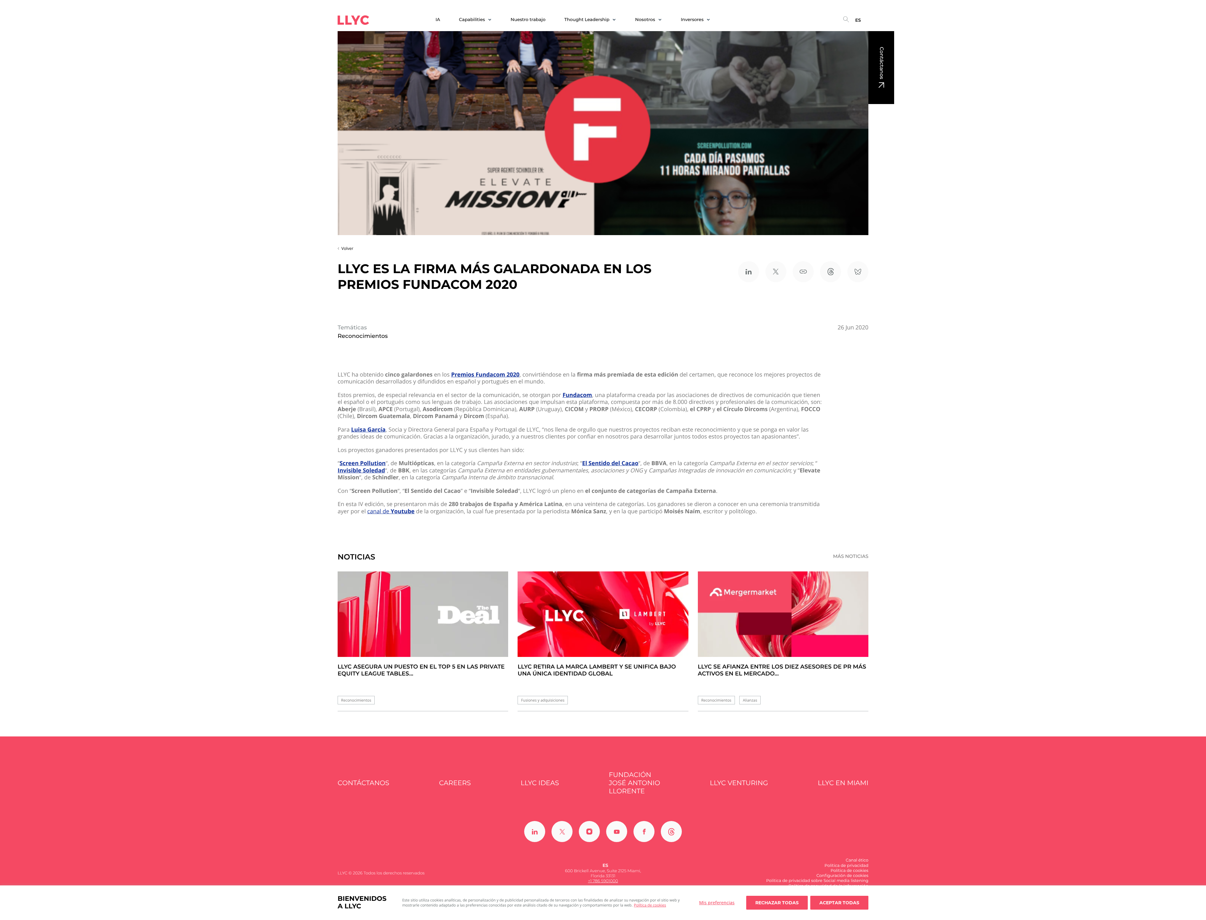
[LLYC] (353, 20)
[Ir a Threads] (671, 831)
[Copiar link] (803, 271)
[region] (603, 902)
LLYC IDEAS (540, 783)
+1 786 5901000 (603, 881)
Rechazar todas (777, 903)
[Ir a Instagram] (589, 831)
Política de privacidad (846, 865)
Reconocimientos (356, 700)
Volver (347, 248)
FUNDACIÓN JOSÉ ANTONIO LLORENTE (634, 783)
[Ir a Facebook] (644, 831)
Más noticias (850, 556)
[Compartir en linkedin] (748, 271)
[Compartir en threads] (830, 271)
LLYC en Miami (843, 783)
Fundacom (577, 395)
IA (438, 19)
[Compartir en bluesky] (857, 271)
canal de (391, 511)
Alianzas (750, 700)
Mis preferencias (717, 903)
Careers (455, 783)
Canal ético (857, 860)
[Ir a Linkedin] (534, 831)
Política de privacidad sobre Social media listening (817, 880)
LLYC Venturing (739, 783)
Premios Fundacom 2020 (485, 374)
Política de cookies (650, 905)
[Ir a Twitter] (562, 831)
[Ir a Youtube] (616, 831)
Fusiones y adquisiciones (542, 700)
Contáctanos (881, 63)
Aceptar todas (839, 903)
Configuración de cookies (842, 875)
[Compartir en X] (775, 271)
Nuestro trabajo (528, 19)
